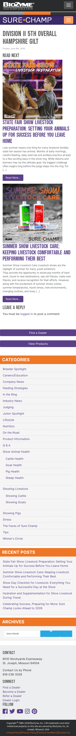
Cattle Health (14, 456)
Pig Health (12, 469)
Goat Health (14, 463)
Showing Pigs (12, 511)
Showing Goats (16, 500)
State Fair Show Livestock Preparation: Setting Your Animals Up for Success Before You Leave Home (36, 129)
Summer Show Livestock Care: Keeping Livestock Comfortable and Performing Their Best (37, 250)
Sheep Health (15, 475)
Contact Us (64, 730)
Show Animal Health (16, 449)
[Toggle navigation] (68, 5)
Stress (7, 517)
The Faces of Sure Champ (20, 523)
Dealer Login (11, 698)
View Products (38, 341)
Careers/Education (15, 373)
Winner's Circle (13, 536)
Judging (8, 405)
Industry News (12, 398)
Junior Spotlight (13, 411)
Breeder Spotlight (14, 366)
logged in (26, 311)
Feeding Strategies (15, 386)
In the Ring (10, 392)
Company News (13, 379)
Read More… (13, 175)
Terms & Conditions (47, 730)
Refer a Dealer (12, 693)
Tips (5, 530)
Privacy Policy (29, 730)
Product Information (16, 436)
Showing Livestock (15, 486)
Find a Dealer (38, 330)
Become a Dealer (14, 689)
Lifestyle (8, 417)
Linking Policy (13, 730)
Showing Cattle (16, 493)
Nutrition (8, 424)
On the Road (11, 430)
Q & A (6, 443)
